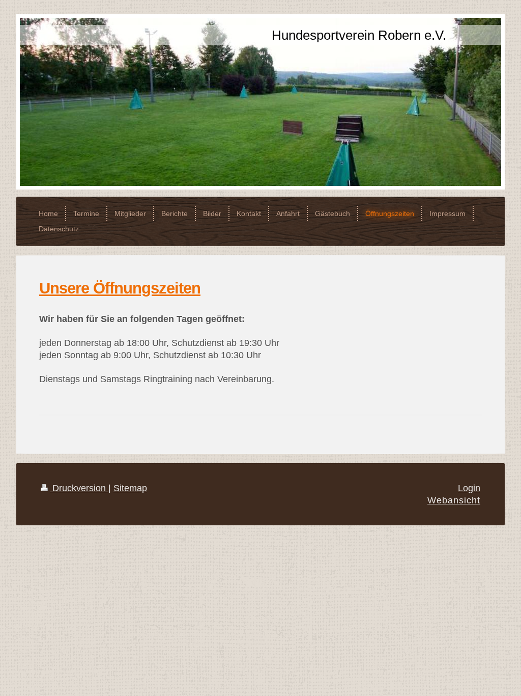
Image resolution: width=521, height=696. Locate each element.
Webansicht (453, 500)
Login (469, 488)
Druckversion (79, 488)
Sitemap (130, 488)
